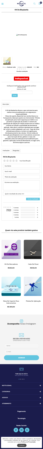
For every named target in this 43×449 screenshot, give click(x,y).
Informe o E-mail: (21, 89)
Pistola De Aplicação (33, 301)
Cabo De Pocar (33, 264)
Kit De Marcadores (11, 264)
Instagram (31, 323)
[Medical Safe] (21, 3)
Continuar (21, 445)
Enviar (14, 95)
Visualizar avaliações (22, 71)
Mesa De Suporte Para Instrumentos (11, 302)
